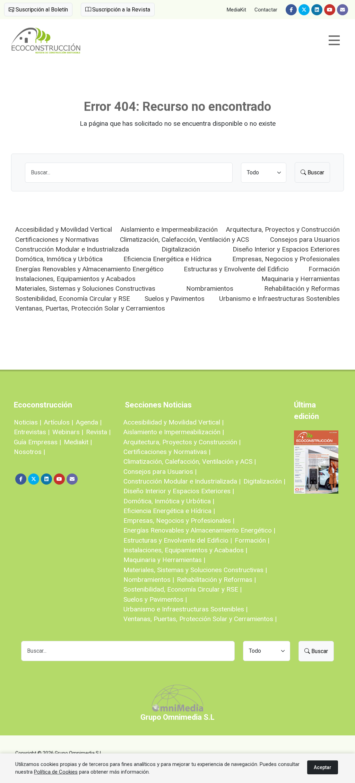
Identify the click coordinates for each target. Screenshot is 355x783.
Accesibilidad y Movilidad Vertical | (173, 422)
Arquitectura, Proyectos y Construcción (283, 229)
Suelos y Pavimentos (175, 299)
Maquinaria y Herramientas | (164, 560)
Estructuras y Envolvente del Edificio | (177, 540)
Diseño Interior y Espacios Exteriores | (178, 491)
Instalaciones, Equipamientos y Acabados (75, 279)
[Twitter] (304, 9)
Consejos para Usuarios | (160, 472)
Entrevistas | (32, 432)
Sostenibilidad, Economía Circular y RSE (72, 299)
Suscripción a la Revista (120, 9)
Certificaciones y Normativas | (166, 452)
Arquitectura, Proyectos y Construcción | (182, 442)
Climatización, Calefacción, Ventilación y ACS (184, 240)
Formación (324, 269)
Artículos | (58, 422)
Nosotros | (29, 452)
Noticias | (27, 422)
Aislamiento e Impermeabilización (169, 229)
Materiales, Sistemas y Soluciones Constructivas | (195, 570)
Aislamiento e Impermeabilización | (173, 432)
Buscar (315, 172)
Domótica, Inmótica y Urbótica (59, 259)
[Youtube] (329, 9)
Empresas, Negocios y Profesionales (286, 259)
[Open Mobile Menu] (334, 40)
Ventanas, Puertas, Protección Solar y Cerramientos (90, 308)
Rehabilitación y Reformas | (216, 580)
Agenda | (89, 422)
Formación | (252, 540)
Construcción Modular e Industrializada (72, 249)
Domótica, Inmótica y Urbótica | (168, 501)
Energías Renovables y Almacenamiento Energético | (199, 530)
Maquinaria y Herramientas (300, 279)
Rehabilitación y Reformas (302, 288)
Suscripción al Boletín (41, 9)
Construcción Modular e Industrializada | (182, 481)
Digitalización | (264, 481)
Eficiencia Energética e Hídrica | (169, 511)
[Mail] (342, 9)
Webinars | (67, 432)
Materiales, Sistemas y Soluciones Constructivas (85, 288)
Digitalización (181, 249)
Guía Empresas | (37, 442)
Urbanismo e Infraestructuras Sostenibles (279, 299)
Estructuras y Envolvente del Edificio (236, 269)
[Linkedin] (316, 9)
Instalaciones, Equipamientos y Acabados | (185, 550)
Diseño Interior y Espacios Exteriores (286, 249)
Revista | (98, 432)
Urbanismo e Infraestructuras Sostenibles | (185, 609)
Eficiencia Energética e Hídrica (167, 259)
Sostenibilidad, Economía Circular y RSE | (182, 589)
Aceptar (322, 767)
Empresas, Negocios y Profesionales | (178, 521)
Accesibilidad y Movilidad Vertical (63, 229)
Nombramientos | (148, 580)
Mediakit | (78, 442)
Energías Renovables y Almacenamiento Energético (89, 269)
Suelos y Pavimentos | (155, 599)
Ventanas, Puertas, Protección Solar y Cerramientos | (200, 619)
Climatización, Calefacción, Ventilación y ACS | (189, 461)
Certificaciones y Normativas (57, 240)
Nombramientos (209, 288)
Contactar (265, 10)
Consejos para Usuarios (305, 240)
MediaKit (236, 10)
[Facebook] (291, 9)
